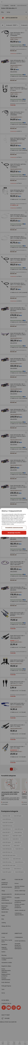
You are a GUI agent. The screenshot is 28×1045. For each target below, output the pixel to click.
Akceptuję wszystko (14, 533)
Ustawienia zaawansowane (14, 528)
